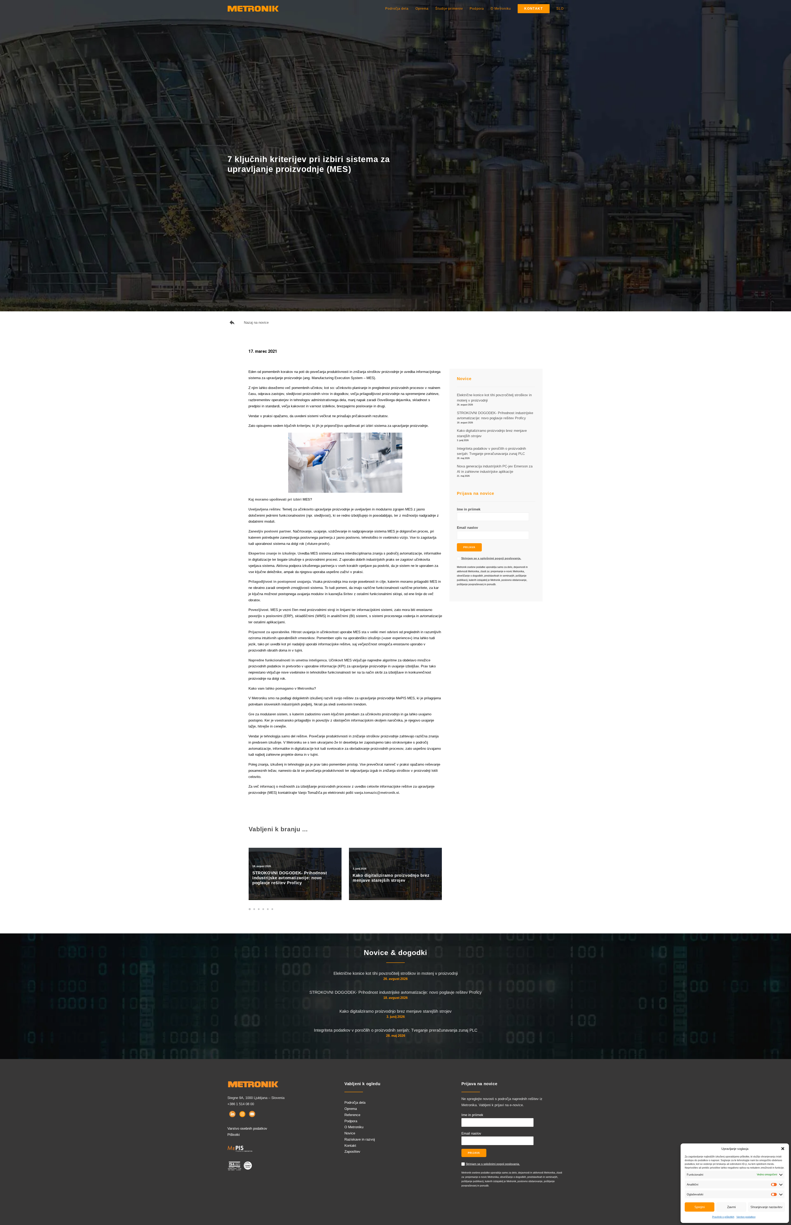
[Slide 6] (272, 909)
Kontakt (350, 1146)
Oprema (422, 8)
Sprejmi (699, 1207)
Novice (349, 1133)
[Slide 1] (250, 909)
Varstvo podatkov (746, 1217)
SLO (560, 8)
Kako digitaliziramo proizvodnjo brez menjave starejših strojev (395, 1011)
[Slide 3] (258, 909)
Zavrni (731, 1207)
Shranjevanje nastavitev (766, 1207)
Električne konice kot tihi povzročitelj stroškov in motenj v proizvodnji (395, 973)
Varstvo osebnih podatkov (247, 1128)
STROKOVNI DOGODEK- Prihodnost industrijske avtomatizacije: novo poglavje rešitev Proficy (395, 992)
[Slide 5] (268, 909)
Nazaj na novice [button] (256, 323)
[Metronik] (253, 9)
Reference (352, 1115)
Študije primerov (449, 8)
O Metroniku (501, 8)
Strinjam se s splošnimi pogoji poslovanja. (491, 558)
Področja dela (397, 8)
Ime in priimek (468, 509)
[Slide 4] (263, 909)
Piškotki (233, 1135)
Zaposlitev (352, 1152)
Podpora (477, 8)
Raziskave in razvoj (359, 1139)
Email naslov (467, 528)
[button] (783, 1149)
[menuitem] (398, 8)
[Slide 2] (254, 909)
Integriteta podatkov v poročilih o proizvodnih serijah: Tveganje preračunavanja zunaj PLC (395, 1030)
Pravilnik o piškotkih (723, 1217)
